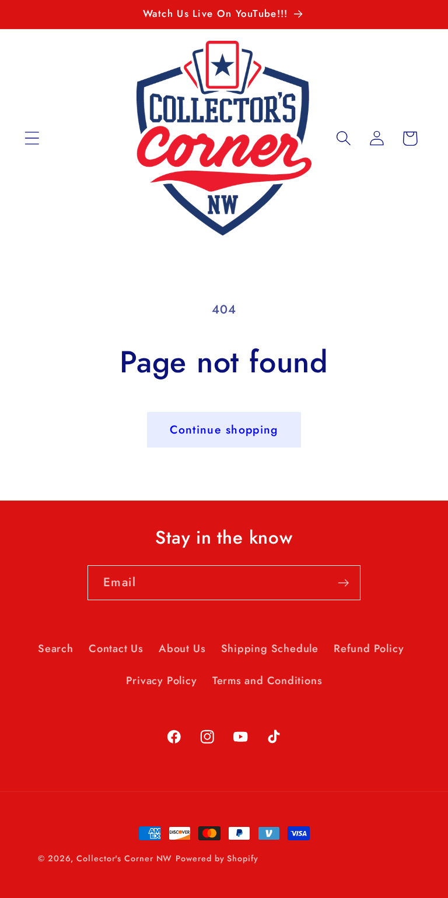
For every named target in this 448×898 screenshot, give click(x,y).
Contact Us (116, 648)
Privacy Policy (161, 680)
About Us (182, 648)
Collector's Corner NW (124, 858)
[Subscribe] (343, 583)
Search (56, 648)
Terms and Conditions (267, 680)
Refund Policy (369, 648)
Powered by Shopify (217, 858)
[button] (31, 138)
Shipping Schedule (269, 648)
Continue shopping (224, 429)
